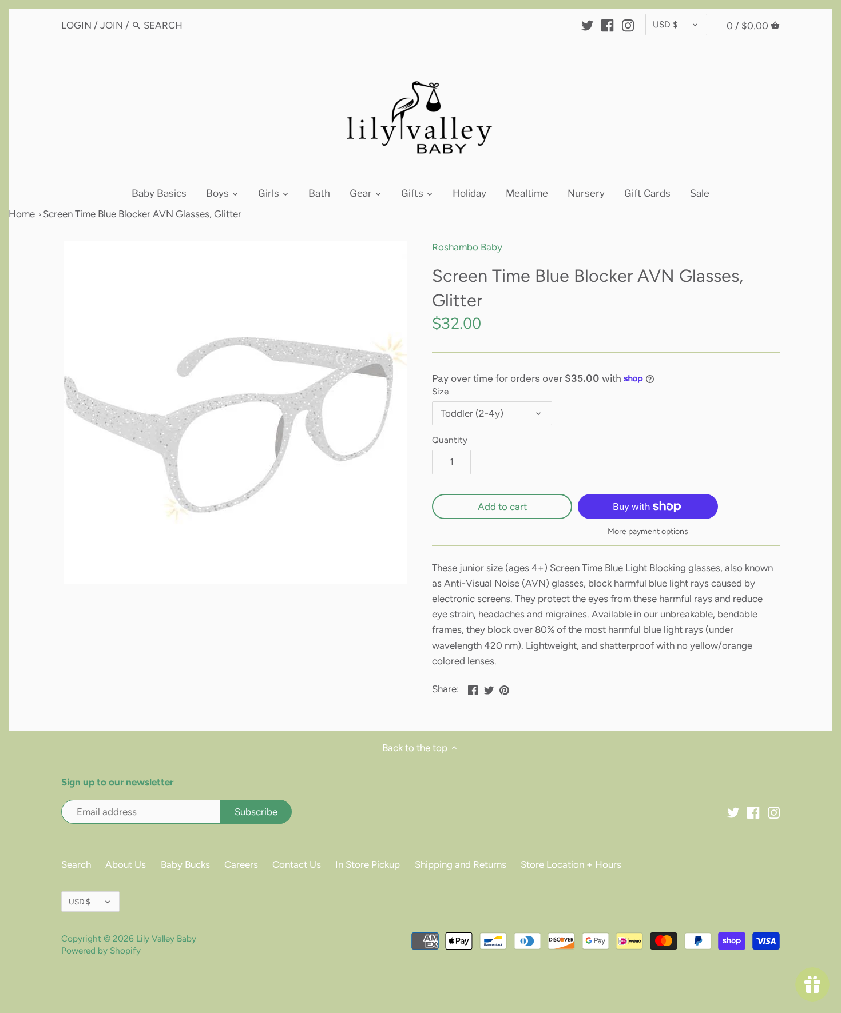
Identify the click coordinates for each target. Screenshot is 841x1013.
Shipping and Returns (460, 864)
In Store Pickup (367, 864)
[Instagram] (628, 24)
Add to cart (502, 506)
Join (111, 25)
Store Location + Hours (571, 864)
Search (76, 864)
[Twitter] (587, 24)
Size (440, 391)
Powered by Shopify (101, 950)
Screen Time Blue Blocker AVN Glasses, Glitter (142, 214)
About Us (125, 864)
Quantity (449, 440)
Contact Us (296, 864)
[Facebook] (607, 24)
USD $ (665, 24)
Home (22, 214)
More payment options (648, 531)
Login (76, 25)
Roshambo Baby (467, 247)
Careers (241, 864)
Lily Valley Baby (166, 938)
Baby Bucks (185, 864)
